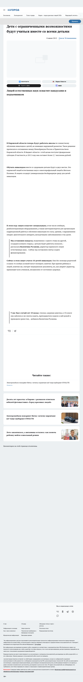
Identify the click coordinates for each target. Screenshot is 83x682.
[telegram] (16, 331)
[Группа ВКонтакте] (24, 81)
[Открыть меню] (4, 10)
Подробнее (38, 644)
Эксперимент (18, 15)
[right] (80, 15)
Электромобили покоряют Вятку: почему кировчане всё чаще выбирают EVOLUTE (38, 384)
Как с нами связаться (9, 631)
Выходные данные (26, 635)
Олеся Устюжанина (67, 38)
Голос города (30, 15)
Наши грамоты (25, 628)
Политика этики (43, 628)
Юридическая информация (11, 635)
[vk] (9, 331)
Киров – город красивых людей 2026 (50, 15)
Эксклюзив (6, 15)
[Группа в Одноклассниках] (62, 612)
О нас (5, 624)
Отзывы (23, 624)
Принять (75, 21)
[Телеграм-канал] (67, 612)
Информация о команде (10, 628)
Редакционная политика (46, 631)
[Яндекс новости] (59, 81)
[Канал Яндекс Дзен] (24, 85)
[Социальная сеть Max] (59, 85)
